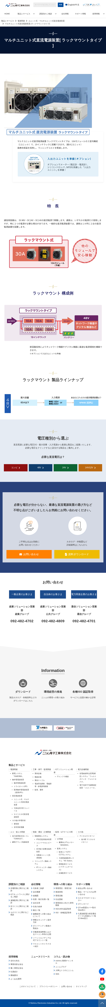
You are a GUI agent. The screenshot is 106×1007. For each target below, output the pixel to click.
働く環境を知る (16, 968)
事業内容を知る (16, 964)
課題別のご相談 (45, 14)
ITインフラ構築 (63, 777)
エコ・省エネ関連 (17, 832)
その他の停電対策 (19, 820)
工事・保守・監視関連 (42, 769)
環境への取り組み (63, 884)
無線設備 (38, 777)
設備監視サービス (65, 873)
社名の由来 (37, 906)
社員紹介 (14, 972)
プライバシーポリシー (48, 986)
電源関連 (21, 21)
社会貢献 (59, 899)
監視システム (62, 849)
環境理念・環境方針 (63, 888)
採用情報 (96, 14)
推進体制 (59, 892)
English (71, 5)
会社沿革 (36, 903)
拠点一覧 (36, 910)
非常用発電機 (19, 827)
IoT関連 (60, 839)
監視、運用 (39, 790)
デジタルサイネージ (87, 836)
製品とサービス (24, 14)
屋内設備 (38, 773)
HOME (7, 14)
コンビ (14, 467)
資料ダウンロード (78, 554)
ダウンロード (83, 904)
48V (39, 467)
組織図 (35, 896)
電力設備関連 (83, 769)
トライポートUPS (20, 786)
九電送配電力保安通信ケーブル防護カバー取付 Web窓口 (87, 916)
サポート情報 (80, 14)
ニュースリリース (40, 956)
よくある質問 (15, 979)
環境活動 (59, 896)
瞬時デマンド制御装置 (20, 842)
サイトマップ (81, 986)
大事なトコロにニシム (64, 970)
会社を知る (15, 961)
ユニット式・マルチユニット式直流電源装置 (46, 21)
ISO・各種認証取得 (63, 913)
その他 (80, 832)
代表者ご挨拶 (38, 888)
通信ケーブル (40, 780)
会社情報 (65, 14)
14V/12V (89, 467)
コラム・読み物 (62, 956)
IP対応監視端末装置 (43, 839)
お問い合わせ (31, 554)
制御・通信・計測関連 (42, 832)
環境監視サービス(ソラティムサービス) (66, 867)
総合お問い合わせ (85, 888)
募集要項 (14, 975)
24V (64, 467)
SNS (57, 974)
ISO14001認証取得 (63, 909)
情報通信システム (41, 836)
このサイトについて (27, 986)
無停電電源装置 (18, 780)
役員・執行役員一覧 (41, 899)
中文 (77, 5)
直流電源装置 (17, 796)
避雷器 (16, 824)
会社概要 (36, 892)
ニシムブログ (60, 967)
